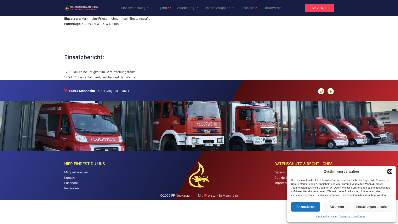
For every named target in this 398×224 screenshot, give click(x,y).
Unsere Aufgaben (217, 8)
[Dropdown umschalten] (148, 7)
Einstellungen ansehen (373, 207)
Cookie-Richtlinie (326, 216)
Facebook (71, 183)
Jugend (161, 8)
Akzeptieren (305, 207)
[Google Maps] (66, 91)
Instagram (71, 188)
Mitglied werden (76, 172)
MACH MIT (319, 7)
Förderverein (273, 8)
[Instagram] (319, 91)
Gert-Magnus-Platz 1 (113, 91)
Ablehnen (337, 207)
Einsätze (247, 8)
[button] (390, 171)
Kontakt (69, 178)
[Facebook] (329, 91)
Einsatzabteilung (133, 8)
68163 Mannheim (82, 91)
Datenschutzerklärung (352, 216)
